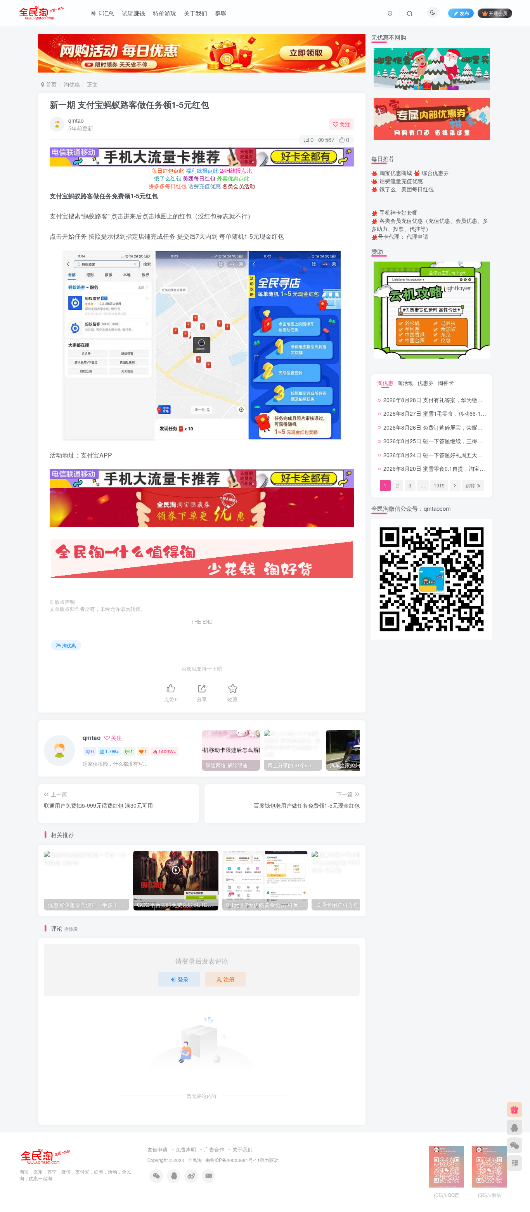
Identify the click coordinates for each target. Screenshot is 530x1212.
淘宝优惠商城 (395, 173)
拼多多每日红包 (168, 186)
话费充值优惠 (204, 186)
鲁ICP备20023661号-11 (235, 1160)
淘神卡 (446, 383)
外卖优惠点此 (233, 178)
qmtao (76, 120)
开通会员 (498, 13)
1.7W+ (112, 751)
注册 (228, 979)
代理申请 (417, 236)
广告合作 (214, 1149)
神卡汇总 (102, 13)
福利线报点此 (202, 170)
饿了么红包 (167, 178)
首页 (50, 84)
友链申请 (157, 1149)
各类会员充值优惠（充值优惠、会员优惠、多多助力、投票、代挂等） (429, 224)
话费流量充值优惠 (401, 181)
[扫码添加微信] (514, 1145)
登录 (183, 979)
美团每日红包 (199, 178)
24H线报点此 (236, 170)
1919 (439, 485)
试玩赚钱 (133, 13)
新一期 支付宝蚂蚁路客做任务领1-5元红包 (129, 104)
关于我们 (195, 13)
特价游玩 (164, 13)
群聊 (221, 13)
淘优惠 (72, 84)
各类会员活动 (238, 186)
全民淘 (195, 1160)
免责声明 (186, 1149)
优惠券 (425, 383)
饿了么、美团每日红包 (406, 189)
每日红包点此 (168, 170)
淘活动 (405, 383)
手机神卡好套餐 (398, 212)
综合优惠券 (435, 173)
